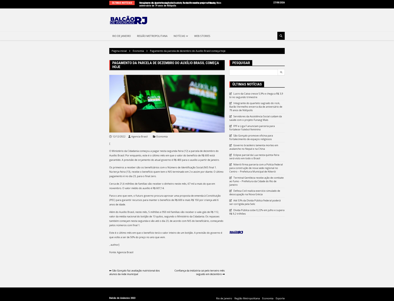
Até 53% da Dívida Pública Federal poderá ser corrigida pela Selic (255, 202)
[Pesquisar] (281, 72)
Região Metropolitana (152, 36)
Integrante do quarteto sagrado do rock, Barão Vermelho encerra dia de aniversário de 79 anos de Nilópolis (177, 4)
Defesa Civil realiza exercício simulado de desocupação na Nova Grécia (254, 192)
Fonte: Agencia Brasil (121, 252)
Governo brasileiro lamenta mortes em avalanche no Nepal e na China (253, 147)
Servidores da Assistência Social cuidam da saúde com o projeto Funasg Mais (255, 118)
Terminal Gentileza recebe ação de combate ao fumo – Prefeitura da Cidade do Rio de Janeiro (256, 181)
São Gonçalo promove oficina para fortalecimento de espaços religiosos (251, 137)
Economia (162, 136)
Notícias (179, 36)
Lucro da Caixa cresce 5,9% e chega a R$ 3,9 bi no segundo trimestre (256, 95)
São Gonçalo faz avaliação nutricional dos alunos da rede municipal (134, 272)
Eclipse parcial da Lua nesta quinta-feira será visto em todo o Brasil (254, 156)
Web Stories (202, 36)
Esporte (280, 298)
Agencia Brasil (139, 136)
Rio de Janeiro (121, 36)
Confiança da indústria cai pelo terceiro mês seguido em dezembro (200, 272)
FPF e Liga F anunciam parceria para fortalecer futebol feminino (252, 127)
